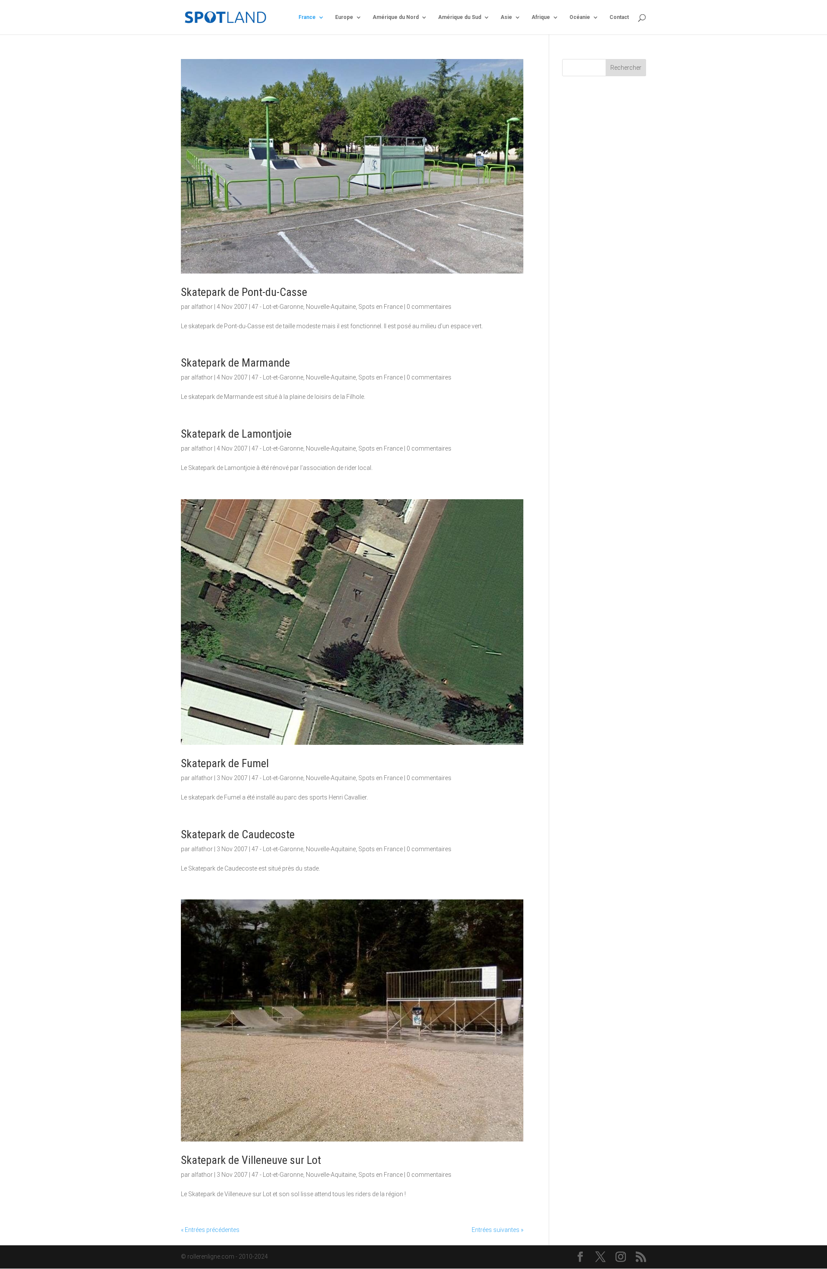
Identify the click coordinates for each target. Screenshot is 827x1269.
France (307, 17)
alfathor (202, 306)
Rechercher (625, 67)
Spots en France (380, 306)
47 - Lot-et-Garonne (277, 306)
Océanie (579, 17)
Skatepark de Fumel (225, 763)
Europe (344, 17)
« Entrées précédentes (210, 1229)
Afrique (541, 17)
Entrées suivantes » (497, 1229)
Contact (619, 17)
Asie (506, 17)
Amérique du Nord (396, 17)
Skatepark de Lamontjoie (236, 433)
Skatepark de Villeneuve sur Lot (251, 1160)
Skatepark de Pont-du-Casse (244, 292)
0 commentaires (429, 306)
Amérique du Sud (459, 17)
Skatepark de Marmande (235, 362)
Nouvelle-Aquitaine (331, 306)
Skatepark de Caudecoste (238, 834)
